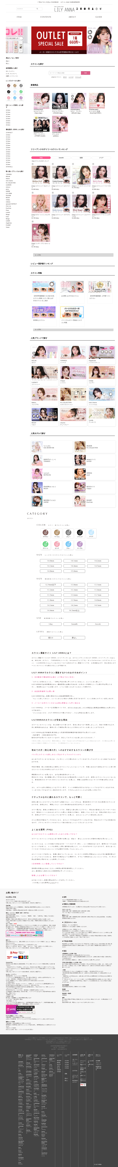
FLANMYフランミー (29, 1129)
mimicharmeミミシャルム (44, 1089)
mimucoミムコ (43, 1094)
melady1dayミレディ (36, 1143)
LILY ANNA (9, 193)
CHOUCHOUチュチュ (21, 1143)
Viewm (7, 227)
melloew (8, 202)
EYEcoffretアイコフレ (29, 1100)
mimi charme (9, 180)
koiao (7, 216)
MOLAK (8, 176)
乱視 (81, 157)
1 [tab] (54, 55)
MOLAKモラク (43, 1101)
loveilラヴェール (36, 1122)
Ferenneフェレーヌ (29, 1126)
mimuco (8, 187)
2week (98, 653)
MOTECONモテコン (44, 1104)
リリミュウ (78, 77)
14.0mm (8, 110)
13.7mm (8, 149)
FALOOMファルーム (29, 1116)
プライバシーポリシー (98, 1092)
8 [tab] (63, 55)
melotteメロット (36, 1154)
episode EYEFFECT (11, 204)
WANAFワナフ (51, 1104)
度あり (7, 61)
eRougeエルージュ (29, 1092)
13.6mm (8, 147)
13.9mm (8, 154)
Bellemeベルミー (20, 1129)
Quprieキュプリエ (44, 1161)
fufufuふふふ (27, 1139)
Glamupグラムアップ (29, 1160)
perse (7, 189)
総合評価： (39, 271)
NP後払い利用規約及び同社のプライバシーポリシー (28, 955)
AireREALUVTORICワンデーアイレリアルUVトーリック (21, 1109)
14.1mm (8, 112)
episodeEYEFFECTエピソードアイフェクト (29, 1086)
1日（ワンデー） (10, 71)
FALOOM (8, 195)
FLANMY (8, 225)
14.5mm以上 (9, 166)
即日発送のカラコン (75, 1110)
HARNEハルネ (36, 1084)
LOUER (8, 221)
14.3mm (8, 116)
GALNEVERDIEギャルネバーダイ (29, 1149)
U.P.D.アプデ (50, 1094)
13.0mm (8, 135)
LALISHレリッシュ (36, 1099)
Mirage (7, 214)
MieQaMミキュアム (36, 1163)
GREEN (59, 1098)
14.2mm (8, 114)
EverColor (8, 208)
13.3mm (8, 141)
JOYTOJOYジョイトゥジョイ (36, 1095)
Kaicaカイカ (20, 1163)
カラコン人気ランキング (75, 1105)
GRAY (58, 1094)
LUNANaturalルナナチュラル (37, 1134)
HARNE (8, 191)
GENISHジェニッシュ (29, 1155)
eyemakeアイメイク (29, 1112)
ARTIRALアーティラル (21, 1095)
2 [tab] (55, 55)
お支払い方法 (83, 1101)
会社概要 (98, 1089)
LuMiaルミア (35, 1126)
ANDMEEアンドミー (21, 1091)
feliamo (8, 178)
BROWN (59, 1089)
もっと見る (38, 255)
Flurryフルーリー (29, 1133)
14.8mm (8, 123)
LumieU (8, 212)
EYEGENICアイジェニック (29, 1105)
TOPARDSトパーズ (51, 1084)
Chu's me (8, 206)
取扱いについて (83, 1093)
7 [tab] (62, 55)
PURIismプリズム (43, 1153)
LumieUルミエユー (36, 1129)
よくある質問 (90, 1090)
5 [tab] (59, 55)
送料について (83, 1104)
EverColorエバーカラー (29, 1096)
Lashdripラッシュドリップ (36, 1107)
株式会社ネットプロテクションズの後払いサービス (29, 954)
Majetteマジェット (36, 1139)
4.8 (86, 274)
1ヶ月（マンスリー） (11, 73)
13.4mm (8, 143)
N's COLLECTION (10, 183)
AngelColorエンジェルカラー (21, 1116)
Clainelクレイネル (21, 1152)
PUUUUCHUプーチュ (44, 1157)
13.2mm (8, 139)
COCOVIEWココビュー (21, 1156)
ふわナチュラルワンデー (29, 1144)
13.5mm (8, 145)
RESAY (8, 197)
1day (41, 157)
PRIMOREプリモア (44, 1149)
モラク (65, 77)
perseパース (43, 1141)
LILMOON (8, 185)
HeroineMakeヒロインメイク (36, 1089)
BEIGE (58, 1091)
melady (8, 199)
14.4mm (8, 118)
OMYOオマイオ (20, 1125)
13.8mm (8, 151)
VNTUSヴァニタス (52, 1101)
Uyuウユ (19, 1099)
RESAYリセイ (43, 1164)
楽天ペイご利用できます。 (83, 1109)
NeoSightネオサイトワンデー (44, 1125)
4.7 (43, 274)
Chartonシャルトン (21, 1132)
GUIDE (99, 17)
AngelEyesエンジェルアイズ (21, 1121)
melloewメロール (36, 1150)
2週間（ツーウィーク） (12, 76)
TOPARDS (9, 174)
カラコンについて (83, 1090)
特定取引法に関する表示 (98, 1097)
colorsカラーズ (20, 1160)
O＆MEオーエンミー (44, 1137)
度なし (7, 63)
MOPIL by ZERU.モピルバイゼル (44, 1109)
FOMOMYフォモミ (28, 1136)
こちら (52, 911)
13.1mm (8, 137)
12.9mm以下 (9, 132)
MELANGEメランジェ (36, 1147)
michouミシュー (43, 1084)
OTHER (59, 1100)
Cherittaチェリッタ (21, 1139)
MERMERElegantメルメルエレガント (36, 1159)
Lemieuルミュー (36, 1111)
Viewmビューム (51, 1097)
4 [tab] (58, 55)
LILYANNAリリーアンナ (36, 1118)
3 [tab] (57, 55)
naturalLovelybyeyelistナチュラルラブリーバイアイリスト (44, 1118)
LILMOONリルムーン (36, 1114)
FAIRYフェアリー (29, 1119)
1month (61, 157)
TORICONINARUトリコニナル (52, 1089)
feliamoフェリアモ (29, 1122)
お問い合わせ (90, 1093)
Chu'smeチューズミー (21, 1148)
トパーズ (71, 77)
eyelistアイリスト (29, 1109)
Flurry (7, 210)
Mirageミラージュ (44, 1097)
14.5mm (8, 120)
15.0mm (8, 125)
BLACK (59, 1093)
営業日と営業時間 (83, 1097)
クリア (101, 157)
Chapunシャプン (20, 1136)
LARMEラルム (36, 1102)
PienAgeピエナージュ (44, 1145)
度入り (50, 666)
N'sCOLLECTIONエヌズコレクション (44, 1131)
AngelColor (9, 223)
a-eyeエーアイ (20, 1103)
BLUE (58, 1096)
